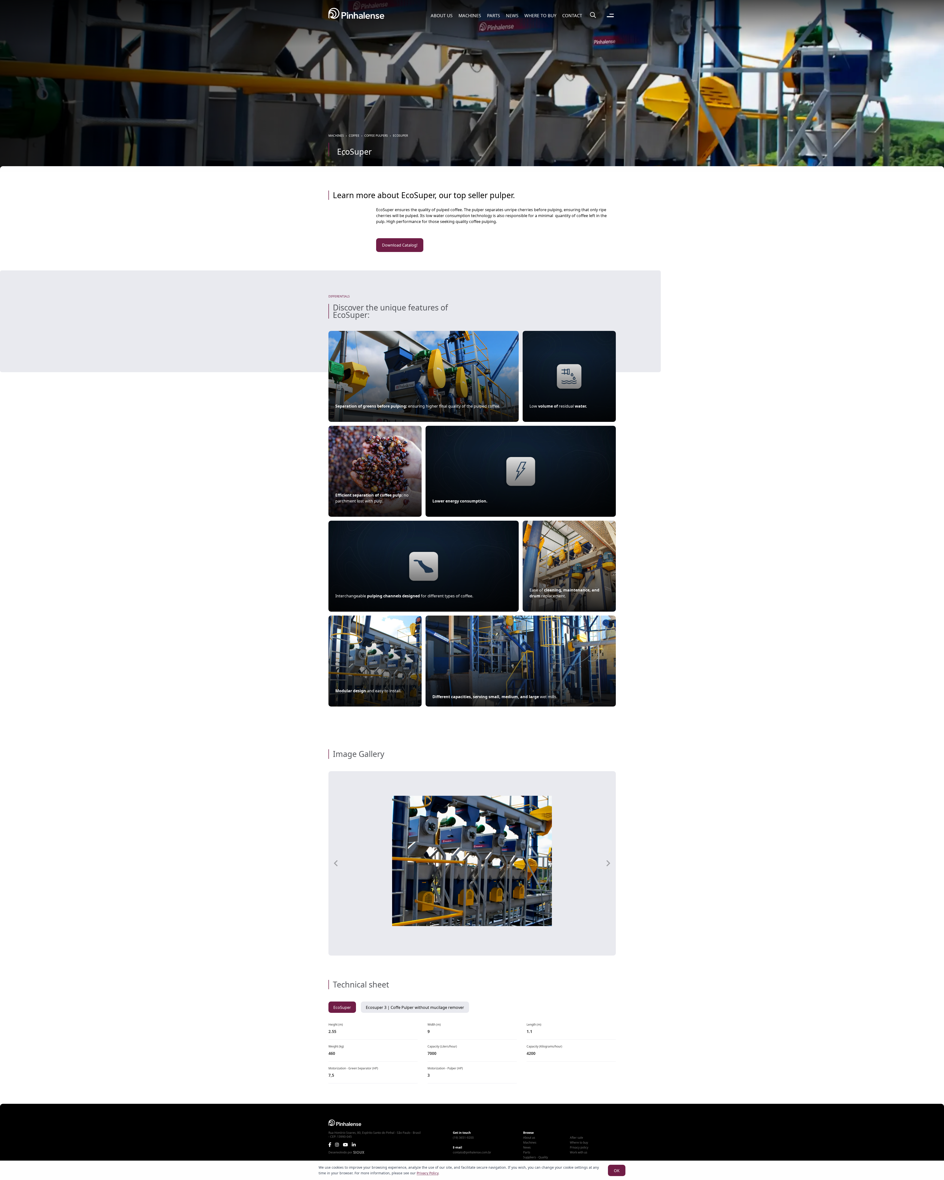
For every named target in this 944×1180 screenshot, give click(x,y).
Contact (572, 15)
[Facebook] (329, 1145)
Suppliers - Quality (535, 1157)
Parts (493, 15)
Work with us (578, 1152)
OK (617, 1170)
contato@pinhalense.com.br (472, 1152)
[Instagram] (337, 1145)
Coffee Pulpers (376, 136)
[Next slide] (608, 863)
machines (336, 136)
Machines (469, 15)
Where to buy (540, 15)
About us (442, 15)
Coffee (354, 136)
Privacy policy (579, 1148)
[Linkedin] (354, 1145)
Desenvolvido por (340, 1152)
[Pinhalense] (356, 15)
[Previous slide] (336, 863)
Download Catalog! (399, 245)
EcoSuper (400, 136)
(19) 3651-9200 (463, 1138)
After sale (576, 1138)
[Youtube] (345, 1145)
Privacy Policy (427, 1173)
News (512, 15)
